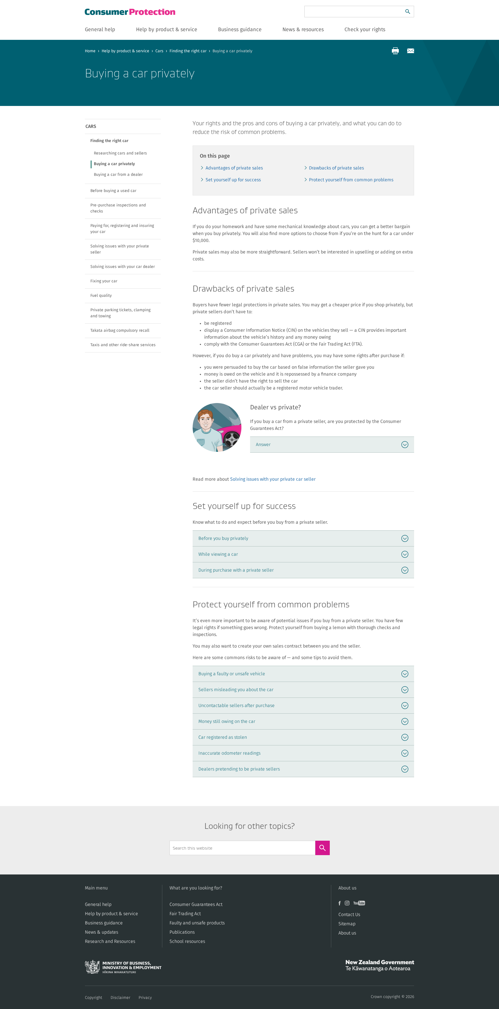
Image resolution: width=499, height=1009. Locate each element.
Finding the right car (188, 51)
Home (90, 51)
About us (347, 933)
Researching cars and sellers (120, 153)
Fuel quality (101, 296)
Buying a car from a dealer (118, 175)
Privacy (145, 998)
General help (98, 904)
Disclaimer (120, 998)
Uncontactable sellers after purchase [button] (236, 705)
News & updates (101, 932)
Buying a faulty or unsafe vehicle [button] (231, 674)
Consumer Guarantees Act (196, 904)
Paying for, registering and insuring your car (122, 229)
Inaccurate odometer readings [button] (229, 753)
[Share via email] (410, 50)
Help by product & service (125, 51)
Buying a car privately (114, 164)
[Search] (407, 11)
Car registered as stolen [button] (222, 737)
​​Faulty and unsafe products (197, 923)
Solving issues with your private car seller (273, 479)
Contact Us (349, 914)
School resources (187, 941)
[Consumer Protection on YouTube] (360, 905)
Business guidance (104, 923)
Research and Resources (110, 941)
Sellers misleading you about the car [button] (235, 689)
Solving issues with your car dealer (122, 267)
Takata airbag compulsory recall (119, 331)
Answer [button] (263, 444)
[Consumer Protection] (130, 11)
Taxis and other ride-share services (123, 345)
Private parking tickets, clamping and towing (120, 313)
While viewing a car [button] (218, 554)
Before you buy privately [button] (223, 538)
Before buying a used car (113, 191)
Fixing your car (103, 281)
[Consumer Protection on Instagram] (349, 905)
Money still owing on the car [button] (226, 721)
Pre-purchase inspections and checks (118, 208)
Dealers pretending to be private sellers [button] (239, 769)
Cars (159, 51)
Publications (182, 932)
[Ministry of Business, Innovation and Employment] (123, 968)
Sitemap (346, 924)
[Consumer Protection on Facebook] (341, 905)
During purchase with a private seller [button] (236, 570)
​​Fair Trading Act (185, 913)
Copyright (93, 998)
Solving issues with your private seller (119, 249)
